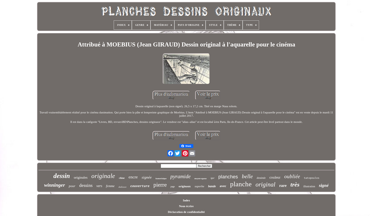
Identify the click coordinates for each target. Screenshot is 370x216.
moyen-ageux (200, 178)
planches (228, 176)
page (173, 186)
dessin (61, 175)
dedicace (122, 187)
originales (80, 177)
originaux (185, 186)
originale (103, 175)
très (294, 184)
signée (147, 177)
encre (133, 177)
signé (324, 185)
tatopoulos (311, 178)
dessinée (261, 177)
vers (99, 186)
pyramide (180, 176)
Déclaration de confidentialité (186, 211)
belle (247, 176)
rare (283, 185)
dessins (85, 185)
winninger (54, 185)
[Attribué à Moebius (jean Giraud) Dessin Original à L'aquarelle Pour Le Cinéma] (186, 69)
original (265, 184)
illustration (309, 186)
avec (223, 186)
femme (110, 186)
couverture (140, 186)
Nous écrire (186, 206)
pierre (160, 184)
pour (72, 186)
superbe (199, 186)
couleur (274, 177)
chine (122, 177)
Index (186, 200)
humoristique (161, 178)
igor (212, 178)
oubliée (292, 176)
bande (212, 186)
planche (241, 184)
